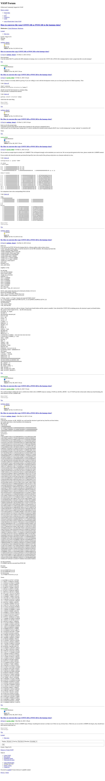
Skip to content (4, 10)
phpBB (9, 770)
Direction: (27, 741)
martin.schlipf (4, 65)
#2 (1, 78)
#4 (1, 149)
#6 (1, 389)
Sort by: (15, 741)
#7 (1, 416)
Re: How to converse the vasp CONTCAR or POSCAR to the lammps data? (26, 74)
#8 (1, 721)
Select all (6, 83)
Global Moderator (12, 28)
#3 (1, 122)
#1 (1, 54)
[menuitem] (5, 15)
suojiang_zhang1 (5, 42)
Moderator (20, 28)
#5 (1, 243)
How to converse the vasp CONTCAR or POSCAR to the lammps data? (31, 25)
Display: (4, 741)
